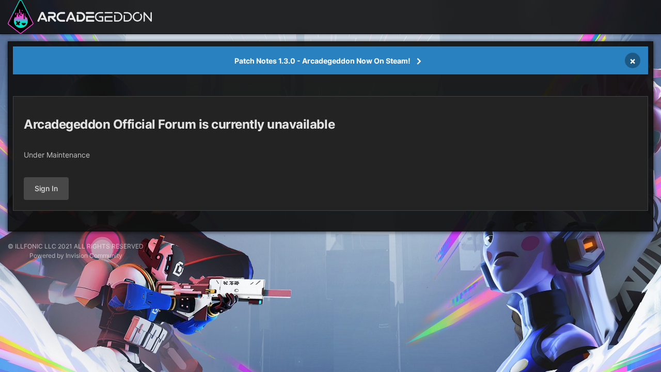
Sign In (46, 188)
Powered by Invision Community (75, 255)
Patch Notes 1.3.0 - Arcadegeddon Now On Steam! (322, 60)
